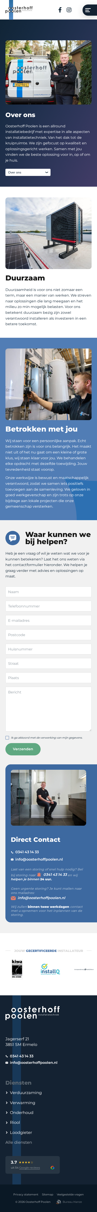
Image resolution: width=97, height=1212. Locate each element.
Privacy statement (25, 1194)
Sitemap (47, 1194)
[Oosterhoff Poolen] (18, 10)
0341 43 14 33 (27, 852)
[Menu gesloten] (90, 10)
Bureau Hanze (72, 1201)
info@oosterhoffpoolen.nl (39, 859)
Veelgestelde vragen (70, 1194)
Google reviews (29, 1167)
